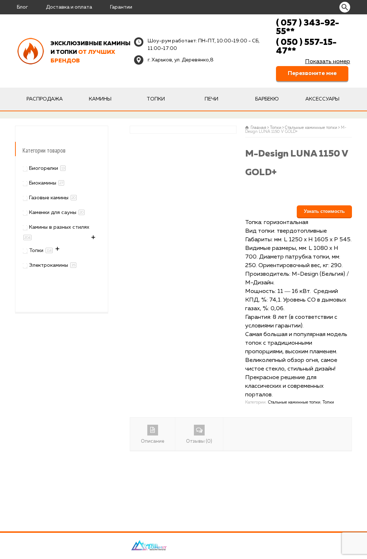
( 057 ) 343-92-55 (307, 27)
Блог (22, 7)
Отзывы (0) (199, 441)
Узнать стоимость (324, 211)
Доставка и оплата (69, 7)
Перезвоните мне (312, 73)
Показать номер (327, 62)
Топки (156, 99)
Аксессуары (322, 99)
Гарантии (121, 7)
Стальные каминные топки (311, 128)
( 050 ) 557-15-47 (306, 46)
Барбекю (267, 99)
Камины (100, 99)
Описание (152, 441)
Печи (211, 99)
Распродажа (45, 99)
